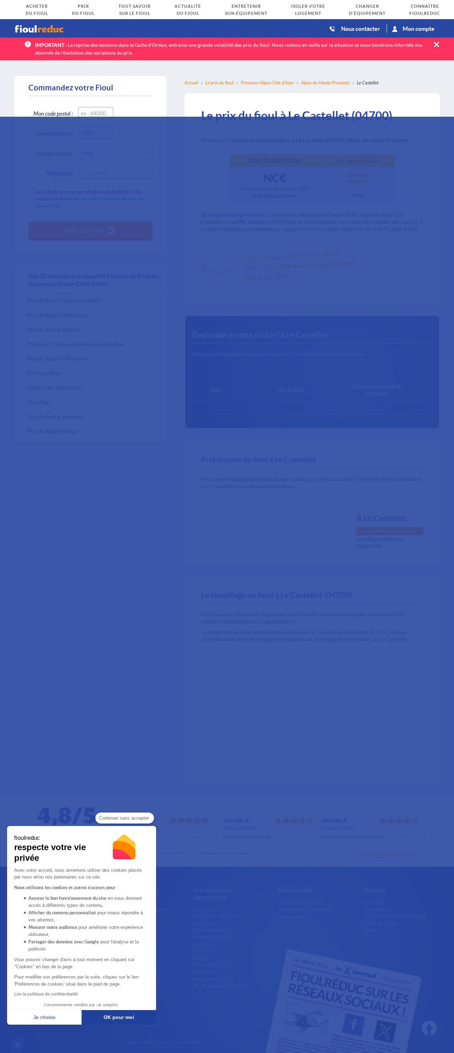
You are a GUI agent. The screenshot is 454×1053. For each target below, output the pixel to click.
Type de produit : (54, 153)
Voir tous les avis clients (388, 854)
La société (374, 902)
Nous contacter (360, 28)
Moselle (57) (206, 951)
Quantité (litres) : (54, 133)
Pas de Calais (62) (211, 965)
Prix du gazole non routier (219, 985)
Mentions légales (381, 923)
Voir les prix (83, 230)
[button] (17, 1044)
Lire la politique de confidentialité (46, 994)
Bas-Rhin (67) (207, 909)
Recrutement (377, 909)
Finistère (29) (207, 923)
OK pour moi (119, 1017)
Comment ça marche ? (300, 902)
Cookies (372, 930)
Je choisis (44, 1017)
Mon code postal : (53, 113)
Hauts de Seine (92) (213, 930)
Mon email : (59, 174)
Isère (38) (203, 944)
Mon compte (418, 28)
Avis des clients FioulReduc (305, 909)
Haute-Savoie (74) (212, 937)
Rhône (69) (204, 972)
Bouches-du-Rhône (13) (217, 916)
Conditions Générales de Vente (395, 916)
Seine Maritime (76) (213, 979)
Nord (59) (203, 958)
